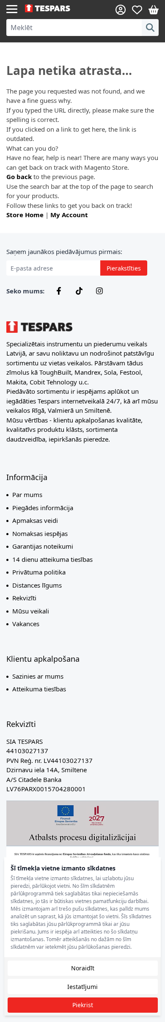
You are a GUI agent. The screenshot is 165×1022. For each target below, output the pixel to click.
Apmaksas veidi (35, 520)
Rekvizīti (24, 598)
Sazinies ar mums (37, 676)
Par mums (27, 494)
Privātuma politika (39, 572)
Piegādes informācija (42, 507)
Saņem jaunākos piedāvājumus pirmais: (64, 251)
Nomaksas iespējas (40, 533)
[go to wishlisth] (137, 10)
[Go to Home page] (53, 8)
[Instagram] (99, 290)
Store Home (25, 214)
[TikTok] (79, 290)
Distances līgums (37, 585)
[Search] (150, 27)
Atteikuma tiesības (39, 689)
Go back (19, 176)
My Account (69, 214)
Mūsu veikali (30, 611)
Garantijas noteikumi (42, 546)
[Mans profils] (120, 10)
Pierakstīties (124, 268)
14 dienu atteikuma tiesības (52, 559)
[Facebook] (58, 290)
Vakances (25, 623)
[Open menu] (11, 8)
